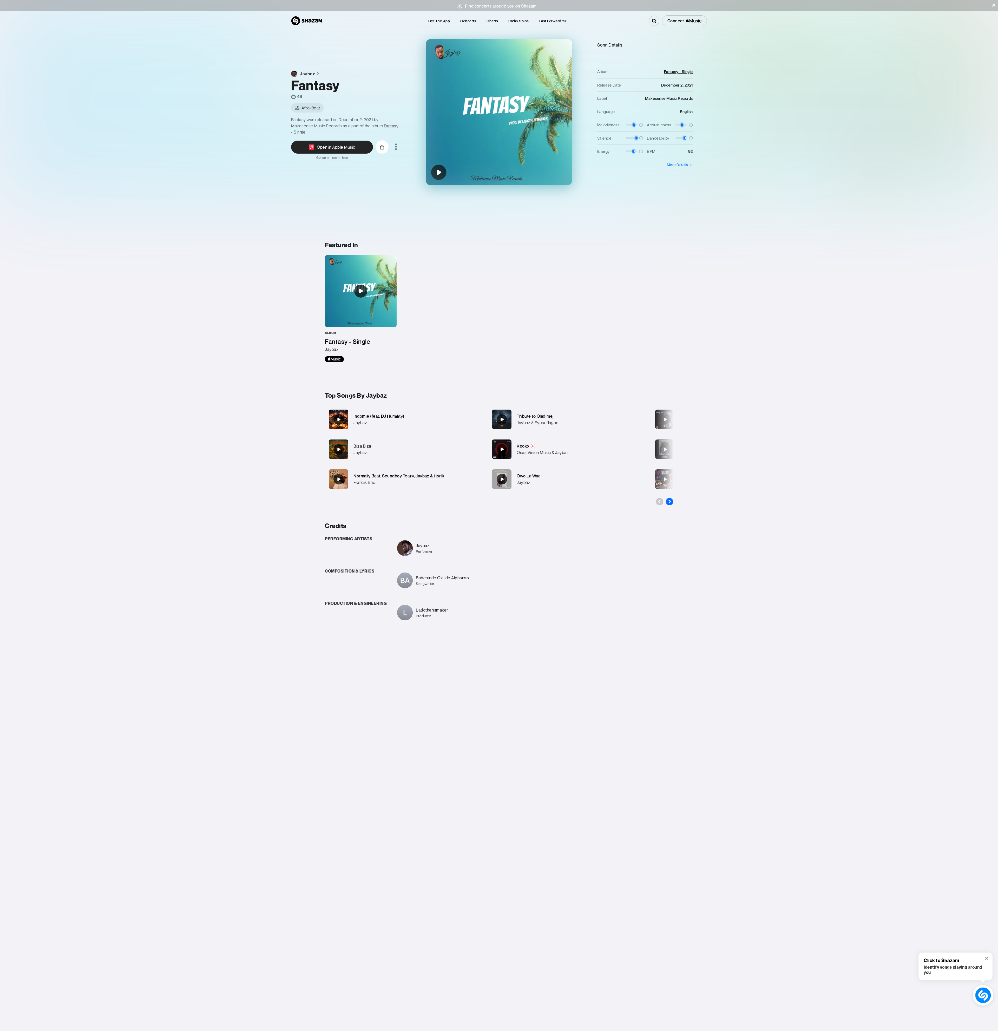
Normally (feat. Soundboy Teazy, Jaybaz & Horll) (398, 475)
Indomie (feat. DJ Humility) (378, 416)
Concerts (468, 21)
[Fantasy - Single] (361, 308)
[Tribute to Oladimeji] (566, 419)
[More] (472, 419)
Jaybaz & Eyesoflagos (537, 422)
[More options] (396, 147)
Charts (492, 21)
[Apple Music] (334, 359)
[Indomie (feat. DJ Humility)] (403, 419)
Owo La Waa (528, 475)
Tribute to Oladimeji (536, 416)
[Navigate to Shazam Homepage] (306, 20)
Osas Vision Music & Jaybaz (543, 452)
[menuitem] (439, 21)
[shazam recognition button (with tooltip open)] (983, 995)
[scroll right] (669, 501)
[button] (993, 5)
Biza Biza (362, 446)
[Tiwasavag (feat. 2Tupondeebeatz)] (665, 479)
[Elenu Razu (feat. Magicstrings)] (665, 449)
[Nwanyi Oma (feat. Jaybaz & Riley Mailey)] (665, 419)
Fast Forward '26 (553, 21)
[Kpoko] (566, 449)
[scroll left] (659, 501)
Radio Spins (518, 21)
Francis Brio (364, 482)
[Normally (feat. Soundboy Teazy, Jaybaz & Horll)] (403, 479)
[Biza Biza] (403, 449)
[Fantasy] (439, 172)
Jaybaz (360, 422)
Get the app (439, 21)
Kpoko (523, 446)
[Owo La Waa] (566, 479)
